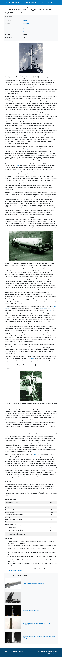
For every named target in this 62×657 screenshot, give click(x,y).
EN (51, 2)
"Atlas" (27, 150)
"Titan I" (8, 308)
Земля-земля (26, 23)
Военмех (21, 651)
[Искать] (55, 2)
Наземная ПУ (26, 20)
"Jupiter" (17, 165)
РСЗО (47, 2)
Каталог (26, 2)
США (24, 31)
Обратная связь (13, 651)
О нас (6, 651)
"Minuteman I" (42, 308)
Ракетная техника (13, 2)
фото (32, 358)
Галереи (37, 2)
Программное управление (29, 29)
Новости (31, 2)
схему (19, 405)
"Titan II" (49, 308)
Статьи (43, 2)
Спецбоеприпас (26, 26)
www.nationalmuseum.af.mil (15, 570)
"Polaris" (51, 310)
